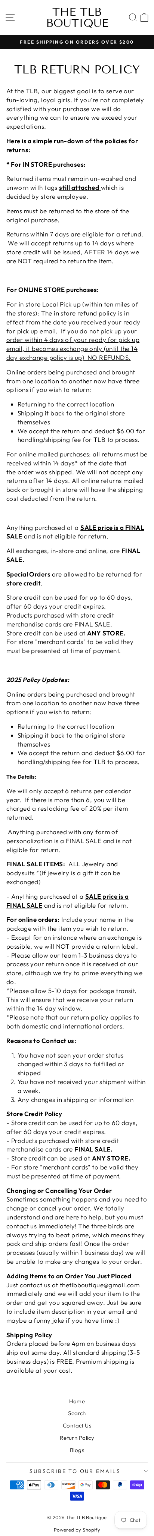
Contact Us (77, 1425)
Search (77, 1413)
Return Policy (77, 1437)
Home (77, 1401)
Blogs (77, 1450)
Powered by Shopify (77, 1530)
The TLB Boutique (77, 17)
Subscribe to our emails (75, 1471)
